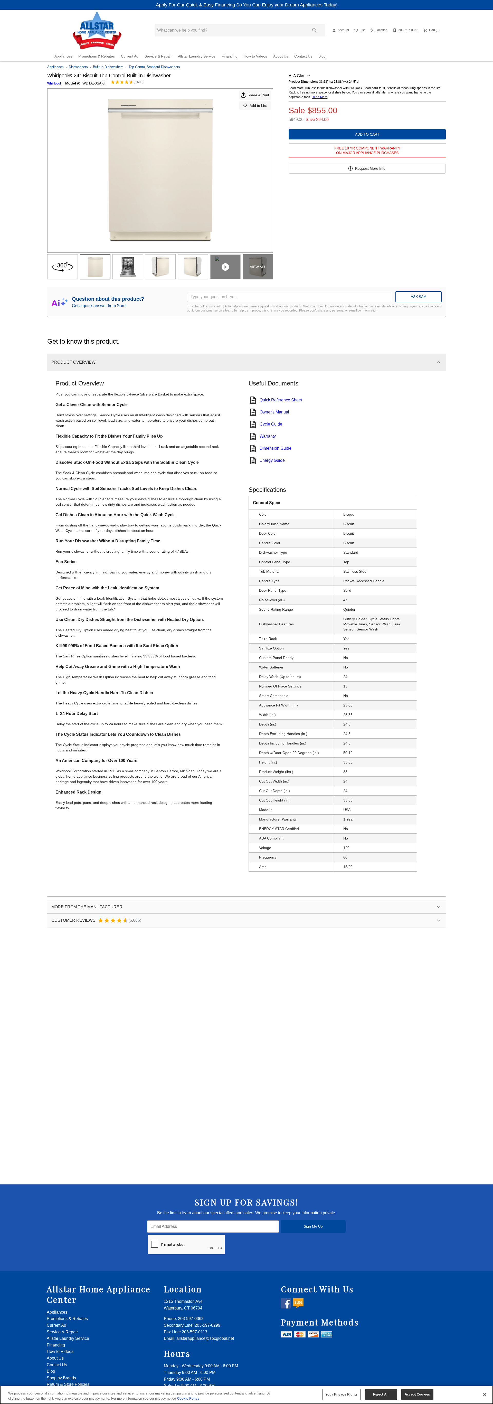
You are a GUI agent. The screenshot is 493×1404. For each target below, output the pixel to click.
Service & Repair (158, 56)
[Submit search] (314, 30)
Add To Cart (367, 134)
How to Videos (255, 56)
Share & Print (258, 95)
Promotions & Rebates (96, 56)
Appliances (63, 56)
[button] (334, 30)
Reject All (380, 1394)
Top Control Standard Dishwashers (154, 67)
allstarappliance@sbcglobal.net (205, 1338)
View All (258, 267)
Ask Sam (418, 297)
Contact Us (303, 56)
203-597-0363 (191, 1318)
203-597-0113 (194, 1332)
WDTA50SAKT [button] (94, 83)
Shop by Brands (61, 1378)
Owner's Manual (274, 412)
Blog (322, 56)
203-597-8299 (207, 1325)
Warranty (268, 436)
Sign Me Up (313, 1226)
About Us (280, 56)
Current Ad (129, 56)
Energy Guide (272, 460)
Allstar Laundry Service (196, 56)
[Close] (484, 1394)
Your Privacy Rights (341, 1394)
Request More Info (370, 168)
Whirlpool (54, 83)
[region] (246, 1395)
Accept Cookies (417, 1394)
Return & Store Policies (68, 1384)
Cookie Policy (188, 1398)
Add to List (258, 105)
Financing (230, 56)
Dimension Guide (275, 448)
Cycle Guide (271, 424)
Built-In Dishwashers (108, 67)
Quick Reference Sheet (281, 400)
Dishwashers (78, 67)
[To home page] (97, 30)
